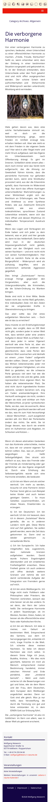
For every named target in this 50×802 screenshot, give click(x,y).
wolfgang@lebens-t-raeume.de (23, 755)
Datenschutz (36, 788)
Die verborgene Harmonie (23, 36)
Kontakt (8, 737)
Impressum (22, 788)
